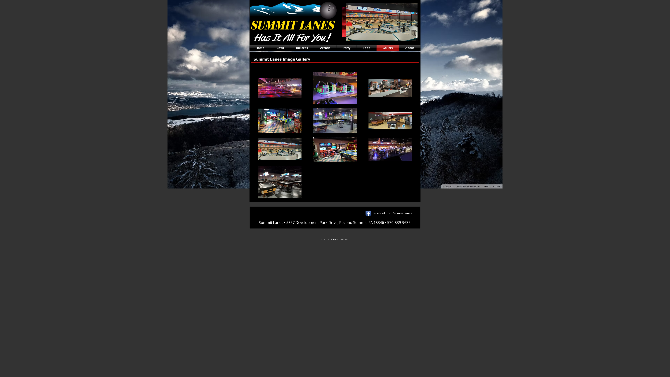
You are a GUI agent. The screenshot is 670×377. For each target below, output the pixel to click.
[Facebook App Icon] (368, 213)
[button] (380, 22)
